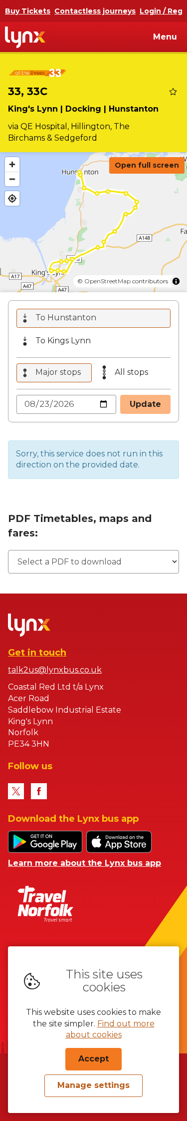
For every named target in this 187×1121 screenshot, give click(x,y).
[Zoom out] (12, 179)
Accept (93, 1058)
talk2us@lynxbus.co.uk (55, 670)
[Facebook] (39, 791)
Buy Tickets (27, 11)
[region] (93, 222)
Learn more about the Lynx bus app (84, 863)
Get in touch (37, 652)
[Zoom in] (12, 164)
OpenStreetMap (107, 281)
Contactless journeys (95, 11)
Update (145, 404)
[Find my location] (12, 198)
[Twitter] (16, 791)
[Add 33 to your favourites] (173, 92)
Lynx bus (25, 37)
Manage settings (93, 1085)
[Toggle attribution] (176, 281)
